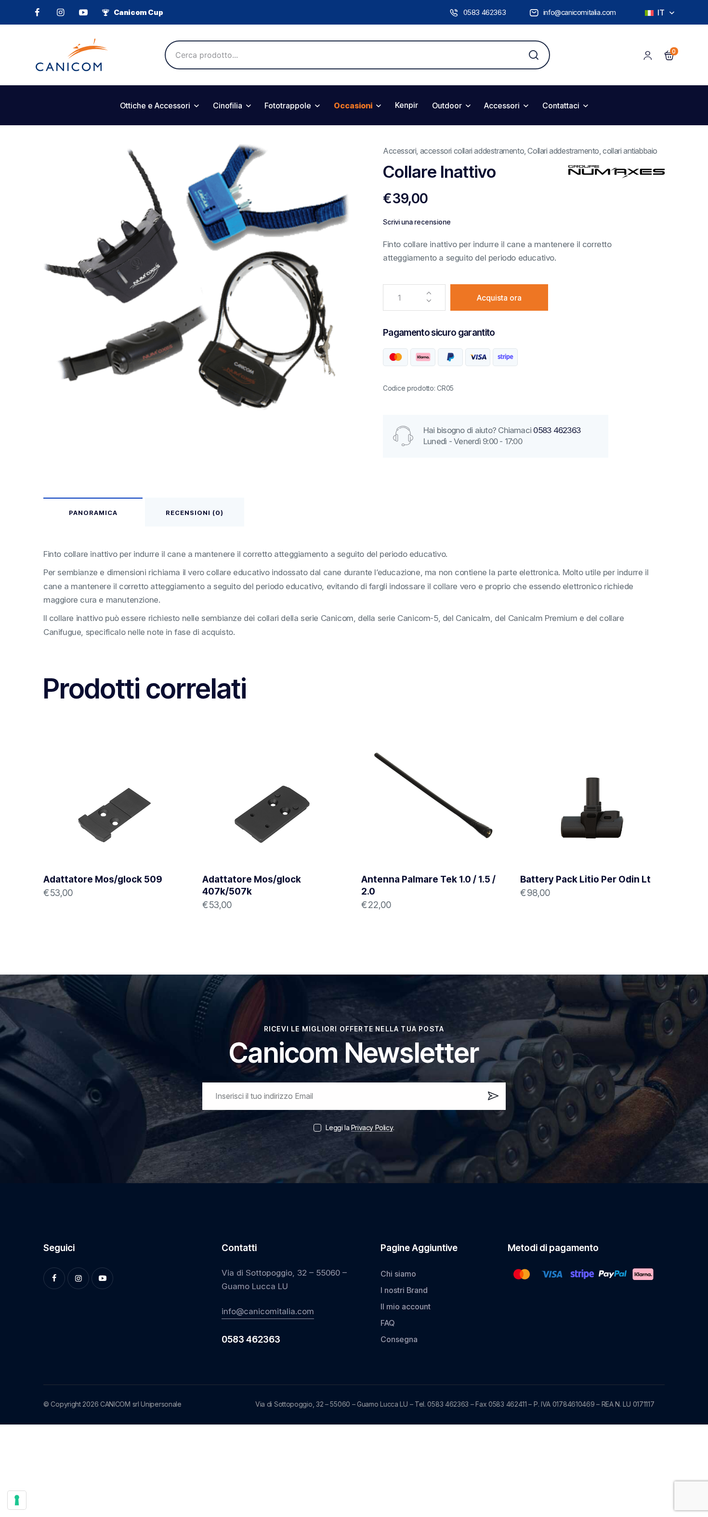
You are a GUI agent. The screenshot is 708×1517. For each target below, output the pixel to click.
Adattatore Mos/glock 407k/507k (251, 885)
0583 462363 (556, 430)
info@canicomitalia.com (268, 1311)
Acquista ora (499, 298)
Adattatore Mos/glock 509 (102, 879)
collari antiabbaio (630, 151)
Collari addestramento (563, 151)
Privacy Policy (372, 1128)
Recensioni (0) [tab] (194, 512)
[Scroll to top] (685, 1437)
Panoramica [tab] (93, 512)
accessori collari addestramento (472, 151)
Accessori (399, 151)
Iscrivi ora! (492, 1099)
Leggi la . (360, 1127)
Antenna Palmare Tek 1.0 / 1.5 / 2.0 (428, 885)
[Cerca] (533, 54)
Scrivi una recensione (417, 222)
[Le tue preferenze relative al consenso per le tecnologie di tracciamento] (17, 1500)
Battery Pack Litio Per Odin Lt (585, 879)
